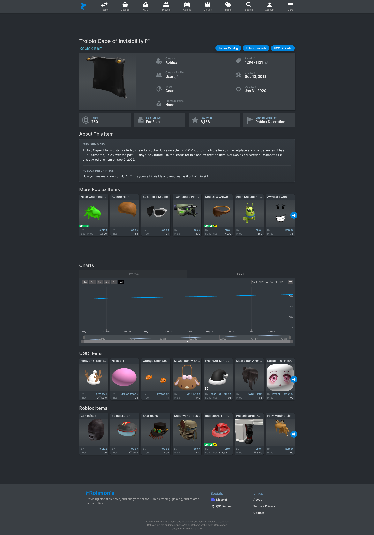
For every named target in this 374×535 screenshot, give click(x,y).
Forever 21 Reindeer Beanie (100, 361)
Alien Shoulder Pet (249, 197)
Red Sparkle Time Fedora (222, 415)
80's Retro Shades (155, 197)
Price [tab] (240, 274)
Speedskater (121, 415)
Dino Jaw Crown (216, 197)
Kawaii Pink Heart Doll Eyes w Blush (292, 361)
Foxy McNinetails (279, 415)
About (257, 499)
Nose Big (118, 361)
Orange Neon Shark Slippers (163, 361)
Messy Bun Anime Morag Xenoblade (261, 361)
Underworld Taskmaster (191, 415)
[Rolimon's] (84, 6)
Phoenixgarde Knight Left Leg (257, 415)
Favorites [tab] (133, 274)
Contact (258, 512)
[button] (228, 48)
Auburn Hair (120, 197)
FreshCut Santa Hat (219, 361)
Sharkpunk (150, 415)
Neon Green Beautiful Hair (99, 197)
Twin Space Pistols (187, 197)
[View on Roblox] (147, 41)
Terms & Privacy (264, 506)
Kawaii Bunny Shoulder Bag (193, 361)
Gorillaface (88, 415)
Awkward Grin (277, 197)
